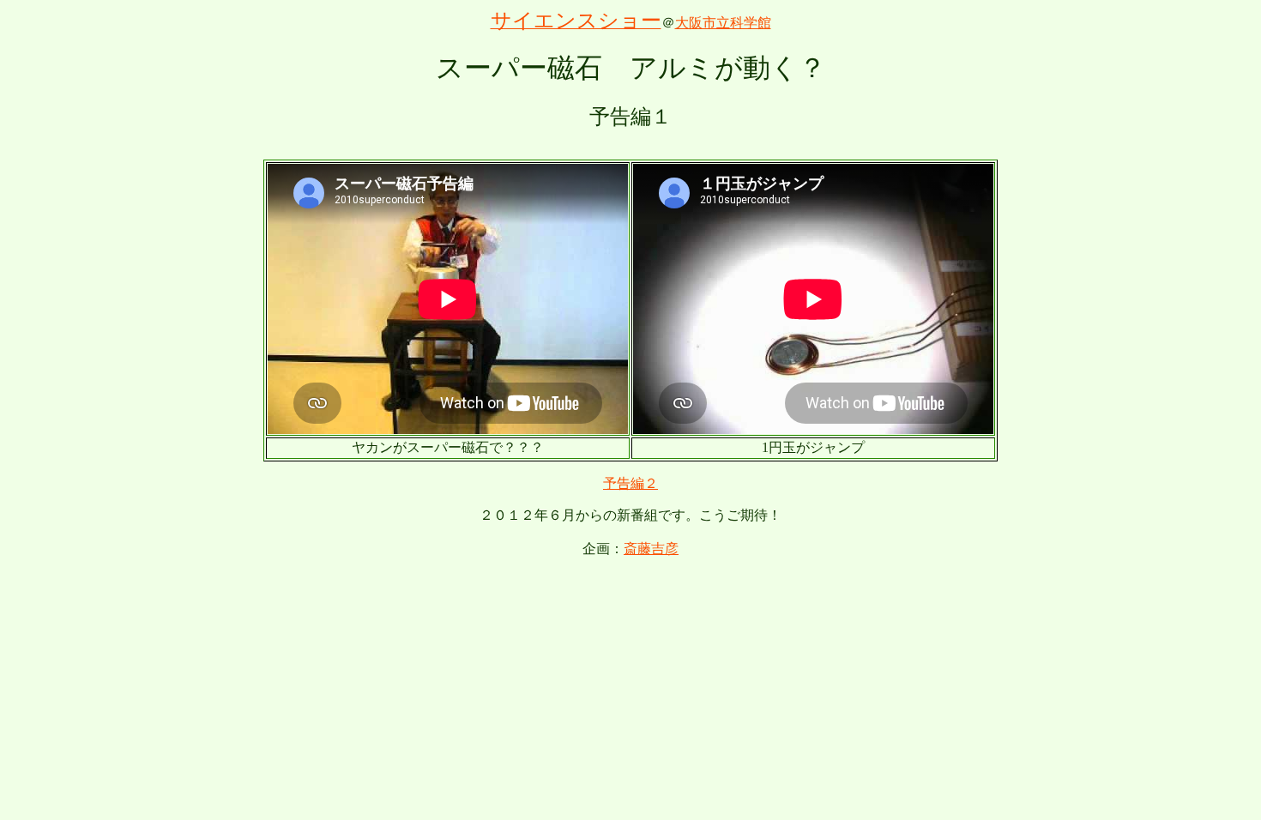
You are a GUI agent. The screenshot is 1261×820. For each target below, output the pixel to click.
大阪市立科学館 (723, 22)
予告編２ (630, 483)
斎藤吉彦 (651, 548)
